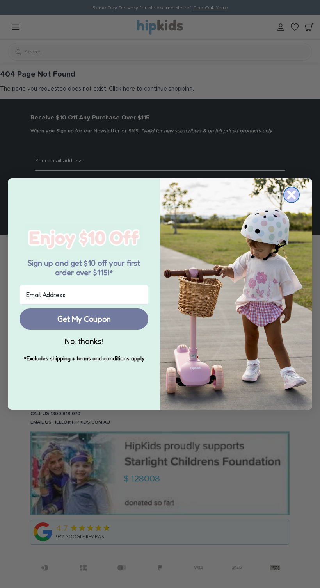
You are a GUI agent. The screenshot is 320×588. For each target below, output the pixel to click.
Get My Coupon (84, 319)
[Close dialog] (291, 195)
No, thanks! (84, 341)
